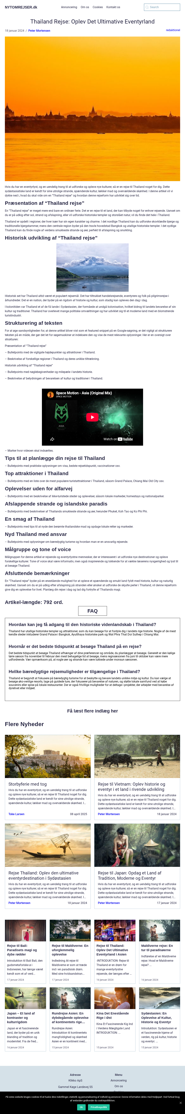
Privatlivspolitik (99, 1107)
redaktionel (173, 30)
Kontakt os (113, 7)
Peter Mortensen (39, 30)
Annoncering (69, 7)
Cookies (98, 7)
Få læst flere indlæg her (92, 710)
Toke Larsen (16, 814)
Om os (85, 7)
